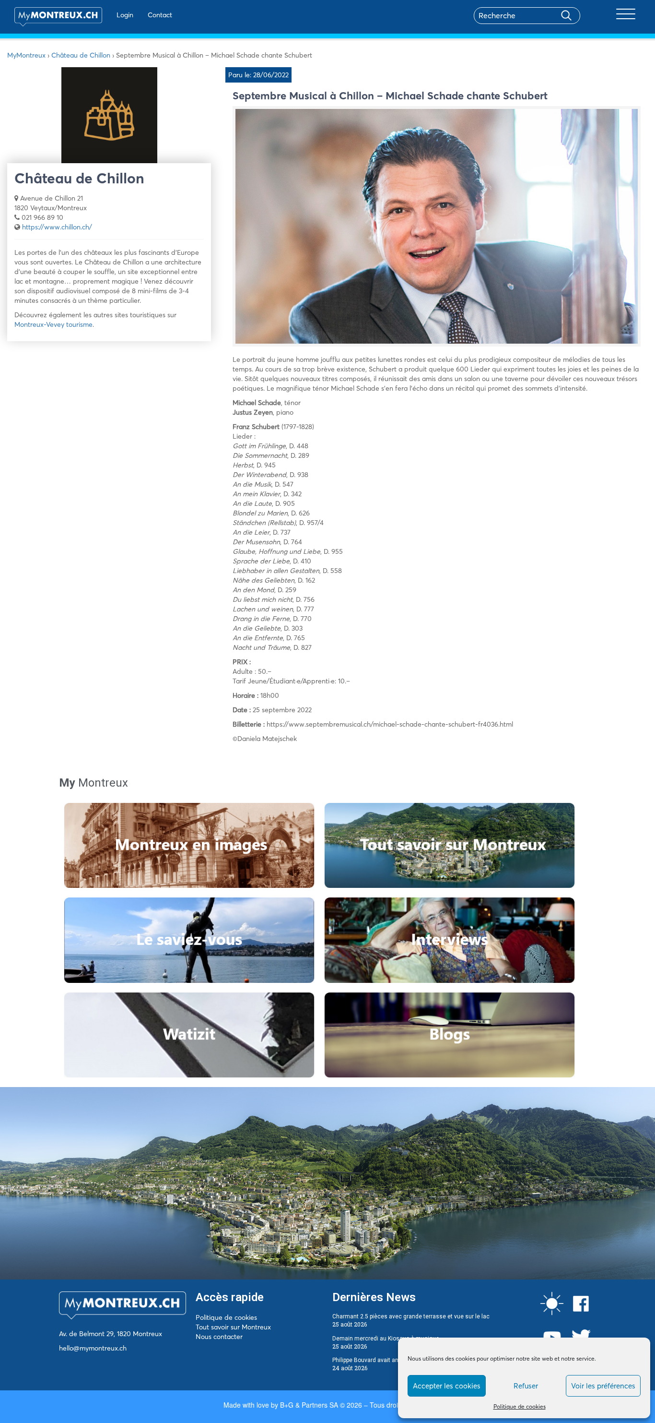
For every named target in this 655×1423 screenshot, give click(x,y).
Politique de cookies (519, 1406)
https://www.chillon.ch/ (57, 227)
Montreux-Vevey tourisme (53, 324)
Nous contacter (219, 1336)
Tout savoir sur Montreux (233, 1327)
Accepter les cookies (446, 1385)
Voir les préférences (603, 1385)
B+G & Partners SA (309, 1405)
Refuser (526, 1385)
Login (125, 15)
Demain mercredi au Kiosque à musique (385, 1338)
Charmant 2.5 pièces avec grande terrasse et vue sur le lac (411, 1316)
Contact (160, 15)
